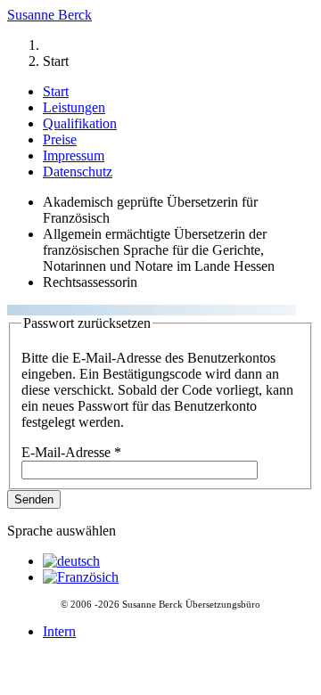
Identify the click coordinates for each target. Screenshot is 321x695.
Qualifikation (80, 123)
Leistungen (74, 107)
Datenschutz (77, 171)
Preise (60, 139)
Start (56, 91)
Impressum (73, 155)
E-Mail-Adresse (71, 452)
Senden (34, 499)
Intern (59, 631)
